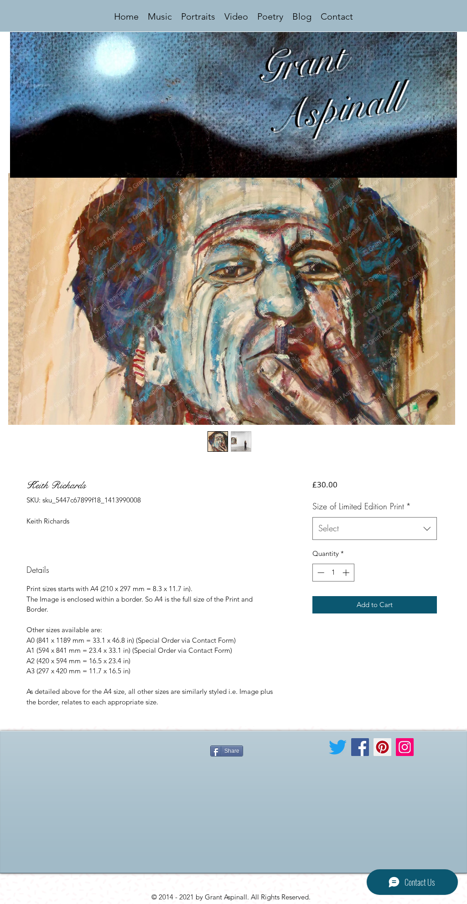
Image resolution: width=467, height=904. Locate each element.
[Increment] (347, 572)
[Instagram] (405, 747)
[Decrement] (320, 572)
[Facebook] (360, 747)
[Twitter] (338, 747)
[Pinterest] (382, 747)
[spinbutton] (333, 572)
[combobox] (374, 528)
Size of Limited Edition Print (361, 506)
